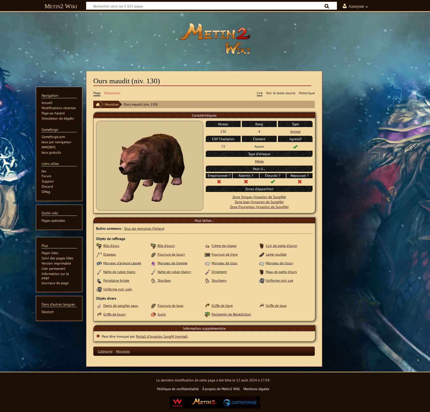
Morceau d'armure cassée (122, 263)
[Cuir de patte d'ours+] (262, 245)
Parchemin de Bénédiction (231, 314)
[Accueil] (96, 104)
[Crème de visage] (207, 245)
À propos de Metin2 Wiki (221, 388)
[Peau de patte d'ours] (262, 271)
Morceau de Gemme (172, 263)
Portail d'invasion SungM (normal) (162, 336)
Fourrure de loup (170, 305)
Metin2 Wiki (61, 6)
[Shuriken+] (207, 280)
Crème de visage (224, 245)
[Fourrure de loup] (153, 305)
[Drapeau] (99, 254)
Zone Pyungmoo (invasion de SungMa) (259, 206)
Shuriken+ (219, 280)
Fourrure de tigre (225, 254)
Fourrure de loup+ (171, 254)
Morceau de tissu (224, 263)
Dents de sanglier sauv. (120, 305)
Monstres (112, 104)
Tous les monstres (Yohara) (144, 228)
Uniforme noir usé (279, 280)
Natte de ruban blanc (119, 271)
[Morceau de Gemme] (153, 263)
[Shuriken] (153, 280)
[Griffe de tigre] (207, 305)
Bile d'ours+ (166, 245)
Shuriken (164, 280)
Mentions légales (256, 388)
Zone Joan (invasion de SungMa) (259, 201)
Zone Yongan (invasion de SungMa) (259, 196)
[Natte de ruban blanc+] (153, 271)
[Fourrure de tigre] (207, 254)
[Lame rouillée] (262, 254)
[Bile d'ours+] (153, 245)
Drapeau (109, 254)
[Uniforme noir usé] (262, 280)
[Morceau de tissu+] (262, 263)
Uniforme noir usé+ (117, 289)
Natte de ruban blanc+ (174, 271)
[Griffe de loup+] (99, 314)
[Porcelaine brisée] (99, 280)
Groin (162, 314)
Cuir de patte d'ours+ (282, 245)
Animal (295, 131)
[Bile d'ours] (99, 245)
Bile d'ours (111, 245)
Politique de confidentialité (178, 388)
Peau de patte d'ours (281, 271)
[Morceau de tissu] (207, 263)
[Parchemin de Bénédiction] (207, 314)
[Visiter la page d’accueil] (215, 38)
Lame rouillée (276, 254)
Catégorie (105, 351)
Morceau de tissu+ (279, 263)
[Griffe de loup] (262, 305)
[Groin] (153, 314)
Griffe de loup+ (114, 314)
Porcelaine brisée (116, 280)
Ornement (219, 271)
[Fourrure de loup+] (153, 254)
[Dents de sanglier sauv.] (99, 305)
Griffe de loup (276, 305)
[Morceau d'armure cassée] (99, 263)
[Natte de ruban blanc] (99, 271)
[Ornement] (207, 271)
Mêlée (259, 161)
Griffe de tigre (222, 305)
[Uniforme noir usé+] (99, 289)
